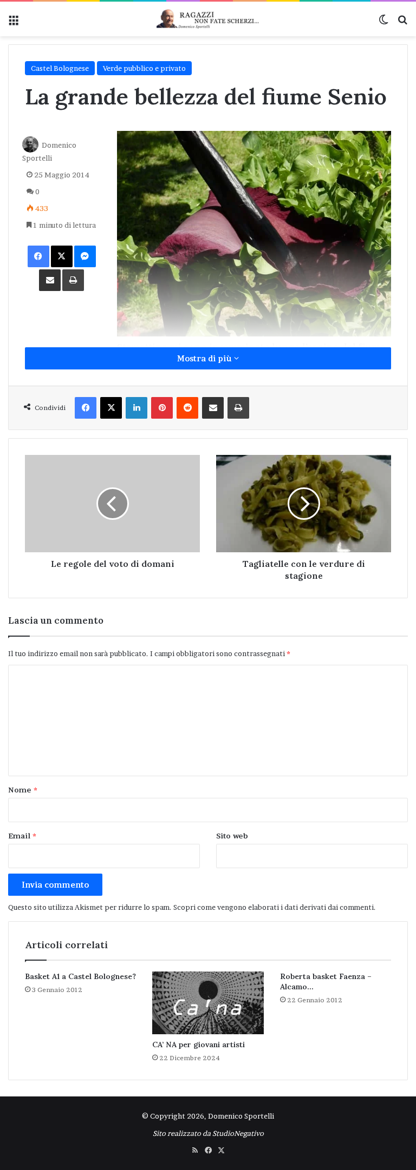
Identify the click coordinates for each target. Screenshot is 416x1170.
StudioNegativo (238, 1133)
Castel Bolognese (60, 68)
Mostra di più (205, 358)
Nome (22, 789)
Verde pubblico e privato (144, 68)
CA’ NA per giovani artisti (198, 1044)
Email (22, 835)
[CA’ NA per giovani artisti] (207, 1002)
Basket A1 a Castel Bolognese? (80, 976)
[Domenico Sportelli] (208, 19)
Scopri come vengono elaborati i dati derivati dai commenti (273, 907)
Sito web (232, 835)
